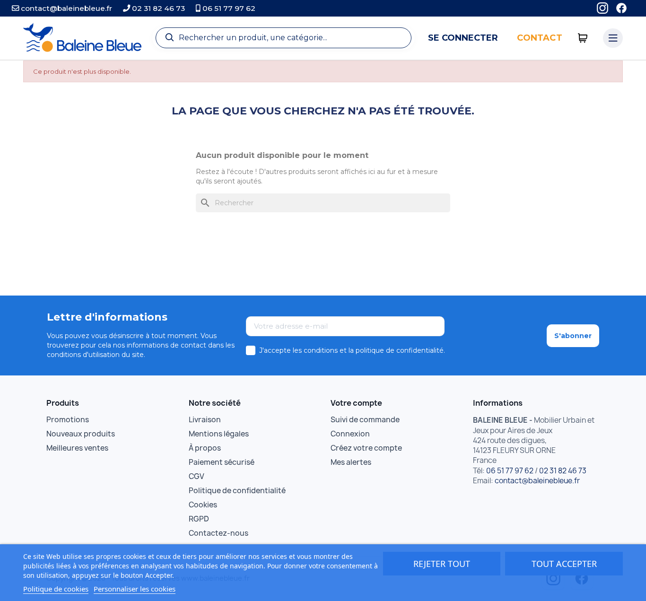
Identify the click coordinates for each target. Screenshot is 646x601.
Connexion (350, 434)
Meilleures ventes (77, 448)
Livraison (205, 420)
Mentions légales (219, 434)
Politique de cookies (55, 588)
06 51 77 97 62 (228, 8)
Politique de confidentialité (237, 491)
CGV (196, 476)
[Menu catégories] (613, 38)
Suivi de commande (365, 420)
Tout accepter (564, 563)
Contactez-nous (218, 533)
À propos (205, 448)
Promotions (67, 420)
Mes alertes (351, 462)
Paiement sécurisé (221, 462)
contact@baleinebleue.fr (65, 8)
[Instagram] (602, 8)
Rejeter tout (441, 563)
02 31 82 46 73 (157, 8)
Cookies (203, 505)
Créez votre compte (366, 448)
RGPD (199, 519)
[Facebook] (621, 8)
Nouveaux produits (80, 434)
